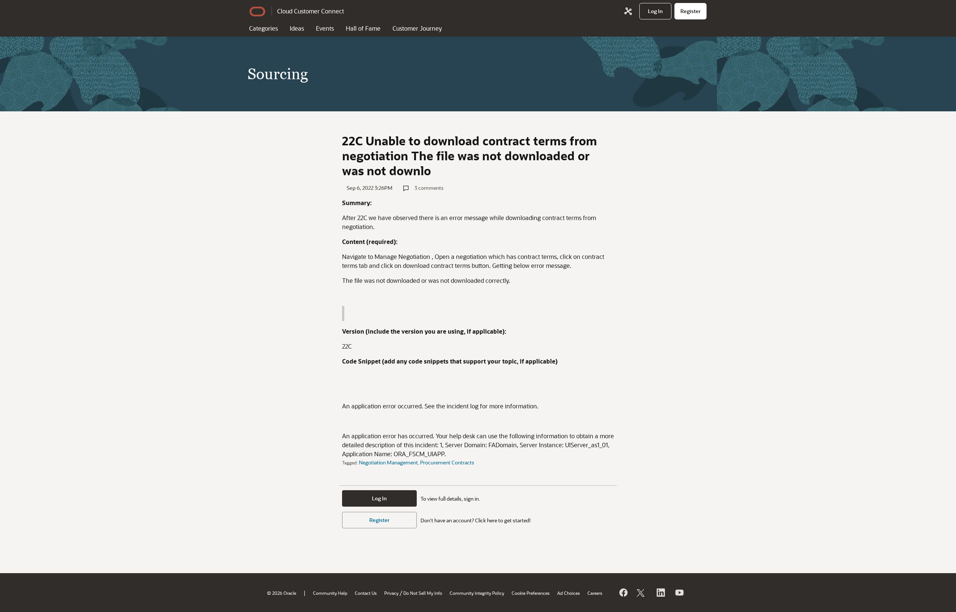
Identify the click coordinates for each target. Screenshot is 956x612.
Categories (263, 28)
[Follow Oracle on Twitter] (641, 592)
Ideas (297, 28)
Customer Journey (417, 28)
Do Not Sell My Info (422, 593)
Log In (379, 498)
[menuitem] (655, 11)
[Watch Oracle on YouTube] (679, 592)
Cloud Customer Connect (310, 11)
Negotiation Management (388, 462)
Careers (594, 593)
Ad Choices (568, 593)
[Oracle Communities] (628, 11)
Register (379, 519)
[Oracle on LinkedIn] (660, 592)
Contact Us (366, 593)
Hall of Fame (363, 28)
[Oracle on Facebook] (623, 592)
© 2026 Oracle (281, 593)
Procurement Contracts (447, 462)
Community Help (330, 593)
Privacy (391, 593)
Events (325, 28)
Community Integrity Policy (477, 593)
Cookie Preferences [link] (531, 593)
